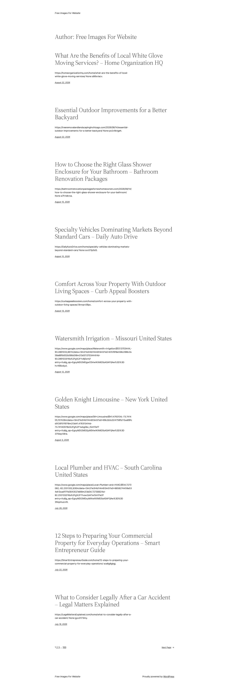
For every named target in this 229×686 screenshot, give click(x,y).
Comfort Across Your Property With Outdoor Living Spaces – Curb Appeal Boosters (110, 287)
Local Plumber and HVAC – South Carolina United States (108, 471)
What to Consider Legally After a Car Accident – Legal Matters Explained (112, 601)
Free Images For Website (67, 13)
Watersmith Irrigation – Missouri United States (113, 338)
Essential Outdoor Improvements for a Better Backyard (111, 113)
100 (64, 647)
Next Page (168, 647)
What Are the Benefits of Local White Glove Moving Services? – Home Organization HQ (109, 59)
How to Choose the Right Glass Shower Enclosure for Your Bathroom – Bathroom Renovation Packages (106, 171)
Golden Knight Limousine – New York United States (111, 403)
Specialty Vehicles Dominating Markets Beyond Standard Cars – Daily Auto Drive (113, 233)
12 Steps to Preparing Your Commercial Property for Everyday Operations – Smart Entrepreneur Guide (107, 542)
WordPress (168, 676)
